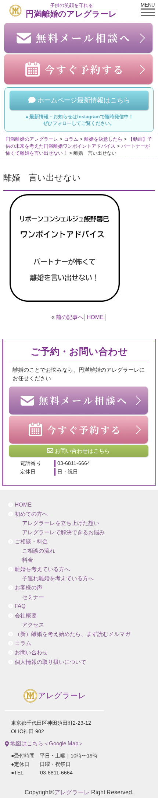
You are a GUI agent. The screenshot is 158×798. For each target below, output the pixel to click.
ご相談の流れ (38, 551)
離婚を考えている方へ (42, 569)
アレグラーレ (62, 695)
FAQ (20, 606)
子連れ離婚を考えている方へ (58, 578)
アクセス (33, 625)
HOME (95, 317)
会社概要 (26, 616)
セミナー (33, 597)
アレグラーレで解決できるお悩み (63, 532)
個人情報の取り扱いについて (50, 662)
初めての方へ (31, 514)
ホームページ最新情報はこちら (83, 100)
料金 (27, 560)
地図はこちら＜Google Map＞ (46, 743)
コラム (23, 643)
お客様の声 (28, 588)
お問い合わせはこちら (81, 451)
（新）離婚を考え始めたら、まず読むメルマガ (72, 634)
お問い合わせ (31, 652)
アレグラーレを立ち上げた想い (60, 523)
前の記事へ (69, 317)
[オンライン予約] (79, 430)
